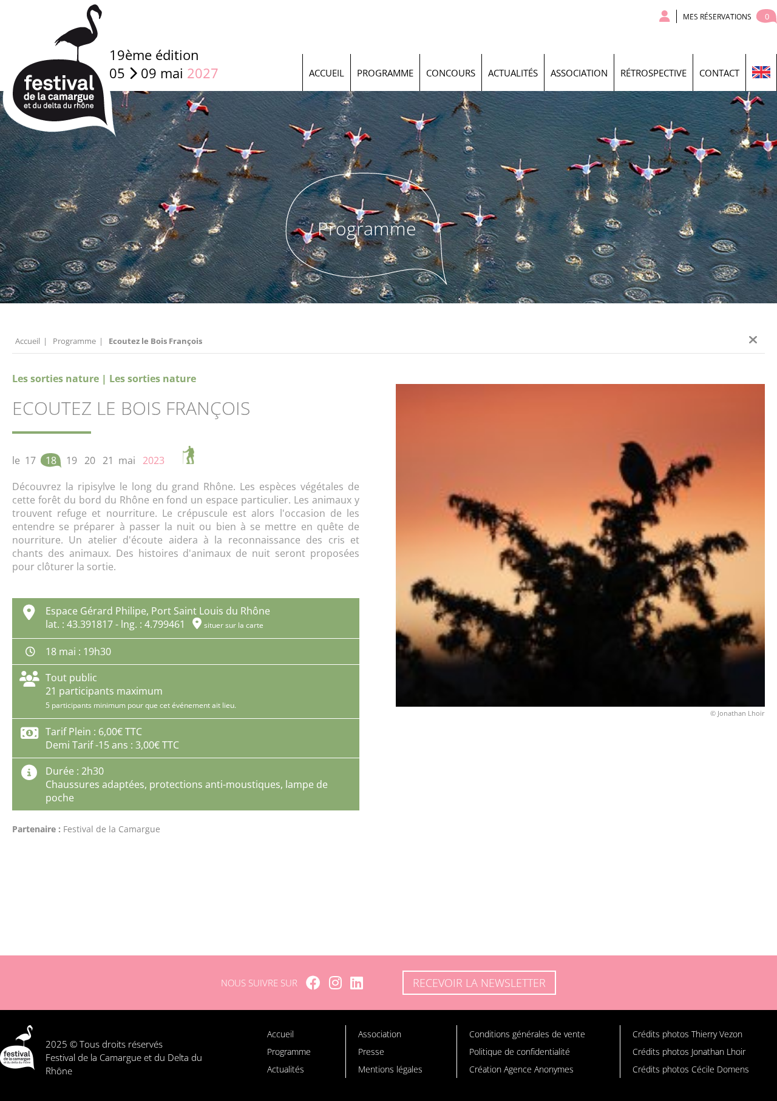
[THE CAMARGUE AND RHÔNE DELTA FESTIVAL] (760, 72)
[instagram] (335, 982)
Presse (371, 1051)
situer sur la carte (233, 625)
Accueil (326, 73)
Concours (450, 73)
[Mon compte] (665, 16)
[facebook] (313, 982)
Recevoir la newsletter (479, 982)
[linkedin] (356, 982)
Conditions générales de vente (527, 1034)
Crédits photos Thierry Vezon (687, 1034)
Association (579, 73)
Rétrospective (653, 73)
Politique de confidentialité (519, 1051)
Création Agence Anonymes (521, 1069)
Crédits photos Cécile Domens (691, 1069)
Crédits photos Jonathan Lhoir (689, 1051)
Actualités (513, 73)
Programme (385, 73)
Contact (719, 73)
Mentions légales (390, 1069)
